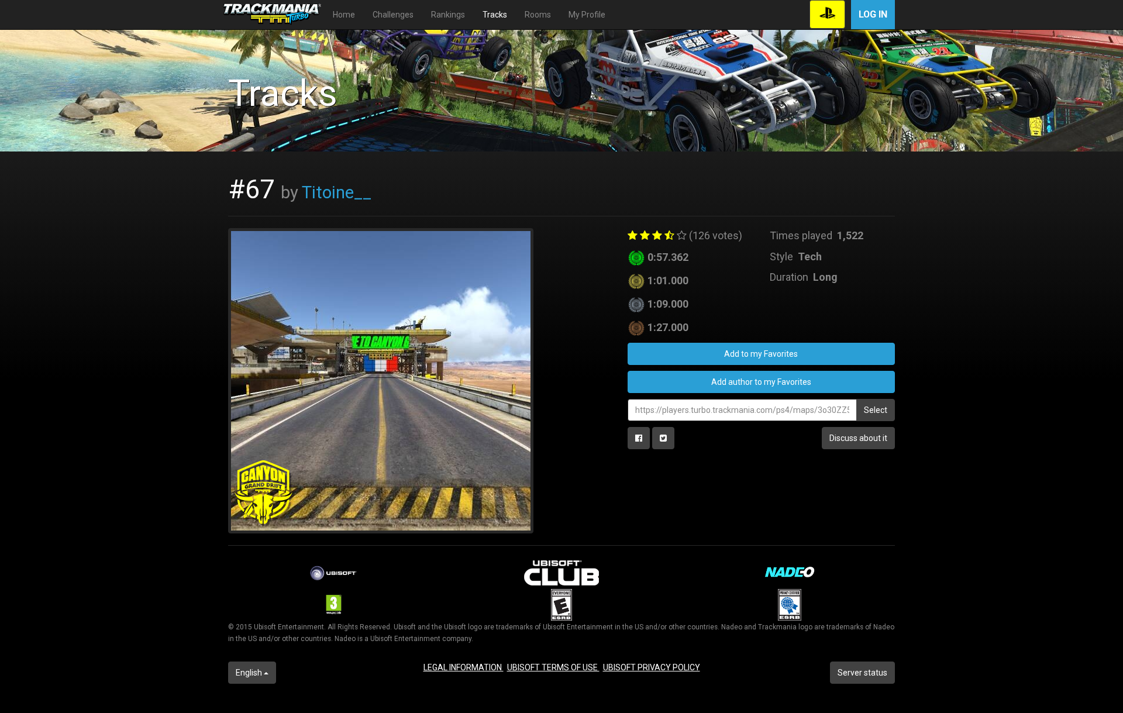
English (250, 672)
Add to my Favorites (761, 354)
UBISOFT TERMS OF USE (553, 667)
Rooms (538, 14)
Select (875, 410)
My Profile (587, 14)
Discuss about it (858, 438)
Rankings (448, 14)
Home (344, 14)
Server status (862, 672)
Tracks (495, 14)
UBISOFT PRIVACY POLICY (651, 667)
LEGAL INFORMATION (463, 667)
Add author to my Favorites (761, 382)
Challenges (393, 14)
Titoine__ (336, 192)
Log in (873, 14)
